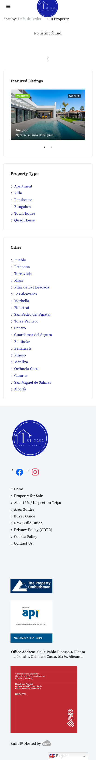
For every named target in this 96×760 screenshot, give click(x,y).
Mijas (18, 280)
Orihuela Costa (26, 369)
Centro (20, 328)
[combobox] (33, 19)
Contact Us (23, 543)
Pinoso (20, 355)
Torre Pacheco (26, 321)
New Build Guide (28, 523)
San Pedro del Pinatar (32, 314)
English (62, 756)
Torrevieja (23, 273)
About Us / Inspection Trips (37, 502)
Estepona (22, 267)
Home (19, 489)
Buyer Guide (24, 516)
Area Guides (24, 509)
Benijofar (22, 341)
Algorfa (20, 389)
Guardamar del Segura (33, 335)
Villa (18, 193)
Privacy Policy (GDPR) (33, 530)
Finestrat (21, 307)
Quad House (24, 220)
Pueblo (20, 260)
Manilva (21, 362)
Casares (20, 375)
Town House (24, 213)
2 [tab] (53, 149)
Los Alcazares (25, 294)
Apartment (23, 186)
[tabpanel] (48, 115)
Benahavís (22, 348)
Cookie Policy (25, 536)
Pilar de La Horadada (31, 287)
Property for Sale (28, 496)
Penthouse (23, 200)
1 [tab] (47, 149)
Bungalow (22, 206)
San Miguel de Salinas (32, 382)
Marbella (21, 301)
